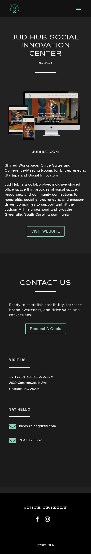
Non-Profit (45, 63)
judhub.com (45, 152)
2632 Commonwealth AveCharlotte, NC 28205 (31, 383)
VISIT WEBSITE (45, 231)
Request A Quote (45, 328)
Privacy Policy (45, 545)
